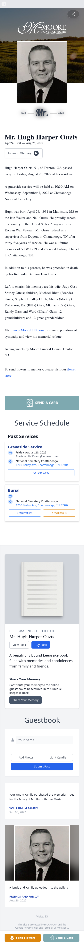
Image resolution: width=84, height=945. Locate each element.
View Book (19, 645)
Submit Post (42, 766)
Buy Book (41, 645)
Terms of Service (53, 927)
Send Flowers (59, 513)
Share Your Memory (25, 700)
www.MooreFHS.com (29, 330)
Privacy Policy (31, 927)
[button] (42, 853)
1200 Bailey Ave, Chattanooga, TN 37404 (42, 465)
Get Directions (41, 472)
